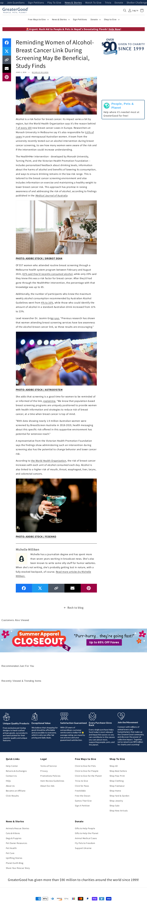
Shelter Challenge (137, 2)
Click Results (12, 795)
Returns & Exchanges (16, 770)
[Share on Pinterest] (6, 77)
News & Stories (73, 2)
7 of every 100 (24, 127)
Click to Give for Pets (85, 765)
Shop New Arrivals (119, 810)
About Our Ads (47, 785)
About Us (10, 785)
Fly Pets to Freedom (85, 843)
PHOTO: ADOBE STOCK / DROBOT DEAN (39, 258)
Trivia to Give (81, 780)
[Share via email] (6, 68)
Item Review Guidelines (52, 780)
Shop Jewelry (116, 800)
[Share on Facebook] (6, 42)
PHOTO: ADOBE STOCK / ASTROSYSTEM (39, 389)
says (56, 318)
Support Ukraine (83, 848)
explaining (49, 401)
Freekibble (80, 790)
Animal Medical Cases (86, 838)
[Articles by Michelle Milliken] (21, 558)
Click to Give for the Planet (88, 775)
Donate (119, 2)
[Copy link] (6, 60)
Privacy (44, 770)
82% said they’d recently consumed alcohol (47, 274)
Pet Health (11, 848)
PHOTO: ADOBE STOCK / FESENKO (36, 536)
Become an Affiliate (16, 790)
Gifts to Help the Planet (86, 833)
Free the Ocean (82, 795)
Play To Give (54, 2)
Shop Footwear (117, 785)
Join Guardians (15, 2)
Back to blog (75, 607)
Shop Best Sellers (118, 770)
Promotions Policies (50, 775)
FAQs (8, 780)
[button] (124, 10)
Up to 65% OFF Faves (104, 642)
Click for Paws (82, 785)
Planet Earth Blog (14, 862)
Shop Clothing (117, 780)
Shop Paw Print (117, 775)
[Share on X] (6, 51)
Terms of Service (48, 765)
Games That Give (83, 800)
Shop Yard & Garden (119, 795)
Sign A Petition (82, 805)
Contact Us (11, 775)
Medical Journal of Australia (51, 195)
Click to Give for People (86, 770)
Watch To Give (93, 2)
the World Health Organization (48, 460)
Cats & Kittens (13, 833)
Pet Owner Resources (16, 843)
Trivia (108, 2)
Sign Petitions (36, 2)
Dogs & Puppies (13, 838)
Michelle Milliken (40, 72)
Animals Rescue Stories (17, 828)
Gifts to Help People (85, 828)
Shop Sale (115, 805)
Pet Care (10, 853)
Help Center (12, 765)
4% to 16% (47, 302)
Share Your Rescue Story (18, 868)
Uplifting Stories (14, 857)
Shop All (114, 765)
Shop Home (115, 790)
